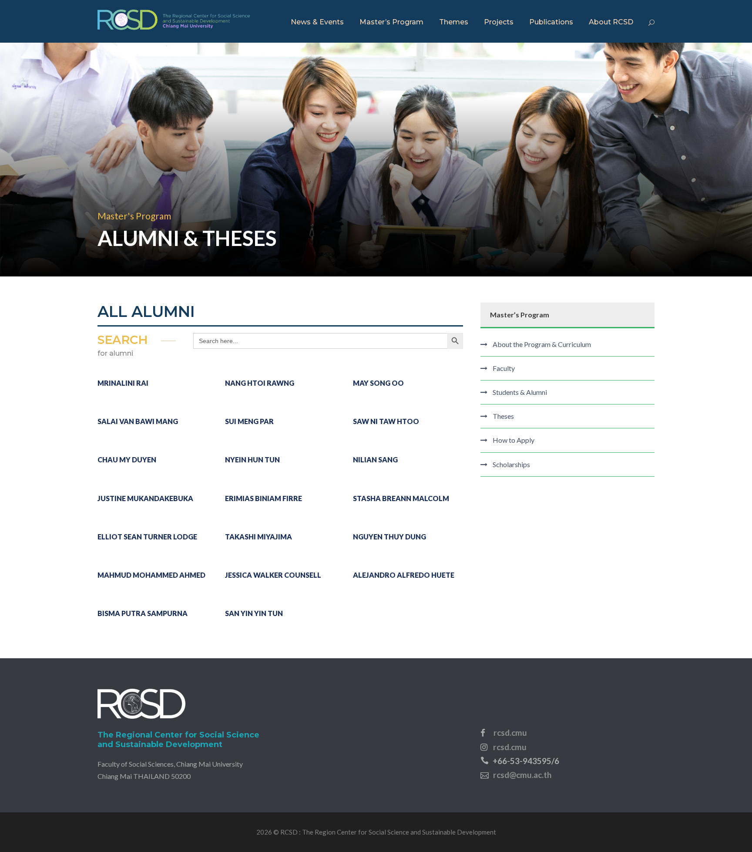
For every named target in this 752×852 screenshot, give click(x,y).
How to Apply (513, 440)
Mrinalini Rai (122, 383)
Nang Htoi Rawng (259, 383)
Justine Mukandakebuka (145, 498)
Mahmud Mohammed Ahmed (151, 575)
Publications (551, 22)
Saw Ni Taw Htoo (386, 421)
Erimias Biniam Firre (263, 498)
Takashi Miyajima (258, 536)
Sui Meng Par (249, 421)
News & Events (317, 22)
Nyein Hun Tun (252, 459)
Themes (453, 22)
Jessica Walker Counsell (273, 575)
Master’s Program (391, 22)
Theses (503, 416)
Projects (499, 22)
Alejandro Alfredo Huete (403, 575)
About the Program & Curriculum (542, 344)
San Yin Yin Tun (254, 613)
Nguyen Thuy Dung (389, 536)
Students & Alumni (520, 392)
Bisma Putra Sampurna (142, 613)
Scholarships (511, 464)
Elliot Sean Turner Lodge (147, 536)
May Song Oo (378, 383)
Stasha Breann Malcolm (401, 498)
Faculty (504, 368)
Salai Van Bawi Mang (137, 421)
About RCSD (611, 22)
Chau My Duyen (126, 459)
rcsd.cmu (510, 732)
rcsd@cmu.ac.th (522, 775)
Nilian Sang (375, 459)
